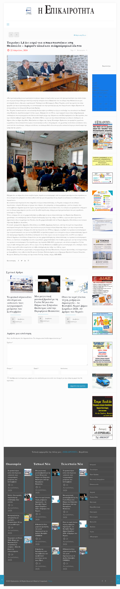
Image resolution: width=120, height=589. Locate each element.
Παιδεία (92, 527)
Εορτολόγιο (106, 66)
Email (36, 368)
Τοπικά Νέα (94, 497)
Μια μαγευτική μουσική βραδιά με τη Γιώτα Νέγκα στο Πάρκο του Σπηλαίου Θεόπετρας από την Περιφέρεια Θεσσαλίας (47, 304)
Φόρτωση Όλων (80, 35)
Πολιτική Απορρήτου (97, 479)
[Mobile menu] (8, 24)
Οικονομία (93, 512)
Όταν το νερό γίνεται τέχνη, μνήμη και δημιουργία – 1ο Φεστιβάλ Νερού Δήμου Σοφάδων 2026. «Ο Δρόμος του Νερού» (75, 304)
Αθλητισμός (94, 537)
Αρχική (92, 492)
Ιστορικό (93, 464)
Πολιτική (93, 502)
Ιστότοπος (64, 368)
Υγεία (92, 532)
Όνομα (10, 368)
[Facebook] (102, 581)
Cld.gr (50, 581)
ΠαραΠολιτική (95, 507)
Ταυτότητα (94, 469)
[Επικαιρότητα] (60, 12)
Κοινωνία (93, 522)
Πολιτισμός (94, 517)
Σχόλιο (10, 342)
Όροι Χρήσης (94, 474)
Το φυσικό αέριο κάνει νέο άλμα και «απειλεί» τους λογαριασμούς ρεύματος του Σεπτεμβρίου (19, 304)
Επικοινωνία (94, 484)
